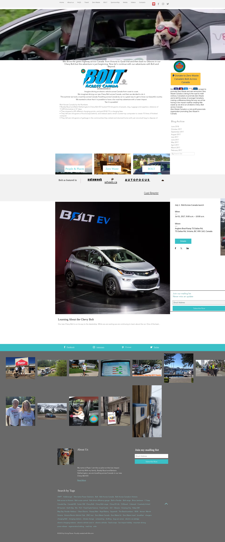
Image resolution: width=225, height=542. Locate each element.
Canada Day (61, 504)
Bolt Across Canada (106, 497)
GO (111, 508)
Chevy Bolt (90, 504)
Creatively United (143, 504)
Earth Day (70, 508)
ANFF (59, 497)
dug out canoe (118, 519)
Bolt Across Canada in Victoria (126, 497)
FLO (80, 508)
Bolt (96, 497)
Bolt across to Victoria (65, 500)
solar (95, 526)
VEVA (136, 511)
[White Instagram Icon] (93, 347)
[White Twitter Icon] (151, 347)
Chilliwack (124, 504)
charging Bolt (62, 519)
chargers (148, 515)
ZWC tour (90, 515)
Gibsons (117, 508)
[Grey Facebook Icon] (158, 3)
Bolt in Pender (116, 500)
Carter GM (81, 504)
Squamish (113, 511)
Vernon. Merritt (145, 511)
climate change (88, 519)
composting (100, 519)
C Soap (147, 500)
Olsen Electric (83, 511)
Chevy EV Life (115, 504)
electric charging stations (66, 523)
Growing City (126, 508)
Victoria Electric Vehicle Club (74, 515)
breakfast (140, 515)
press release (62, 526)
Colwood (132, 504)
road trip (88, 526)
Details (183, 241)
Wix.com (91, 533)
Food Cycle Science (91, 508)
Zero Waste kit (116, 515)
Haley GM (135, 508)
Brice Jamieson (137, 500)
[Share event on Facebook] (175, 248)
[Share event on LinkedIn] (188, 248)
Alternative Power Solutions (84, 497)
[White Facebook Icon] (64, 347)
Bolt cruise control (81, 500)
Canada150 (72, 504)
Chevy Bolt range (102, 504)
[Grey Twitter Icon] (167, 3)
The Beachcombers (126, 511)
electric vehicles (101, 523)
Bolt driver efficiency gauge (99, 500)
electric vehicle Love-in (85, 523)
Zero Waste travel (129, 515)
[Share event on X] (181, 249)
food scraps (112, 523)
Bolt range (127, 500)
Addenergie (67, 497)
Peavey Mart (93, 511)
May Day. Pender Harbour (66, 511)
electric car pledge (132, 519)
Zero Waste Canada (102, 515)
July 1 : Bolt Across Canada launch (189, 205)
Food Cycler (103, 508)
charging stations (75, 519)
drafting (109, 519)
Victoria (60, 515)
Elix (76, 508)
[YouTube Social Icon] (153, 3)
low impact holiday (125, 523)
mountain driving (139, 523)
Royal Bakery (104, 511)
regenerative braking (76, 526)
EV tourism (61, 508)
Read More (81, 480)
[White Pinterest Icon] (122, 347)
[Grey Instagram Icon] (163, 3)
